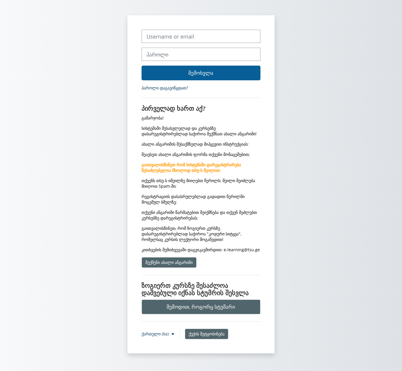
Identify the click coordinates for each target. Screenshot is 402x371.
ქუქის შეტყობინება (207, 334)
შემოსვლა (200, 72)
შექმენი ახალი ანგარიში (169, 262)
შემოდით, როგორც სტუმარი (201, 306)
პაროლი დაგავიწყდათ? (165, 88)
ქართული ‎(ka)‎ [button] (156, 334)
